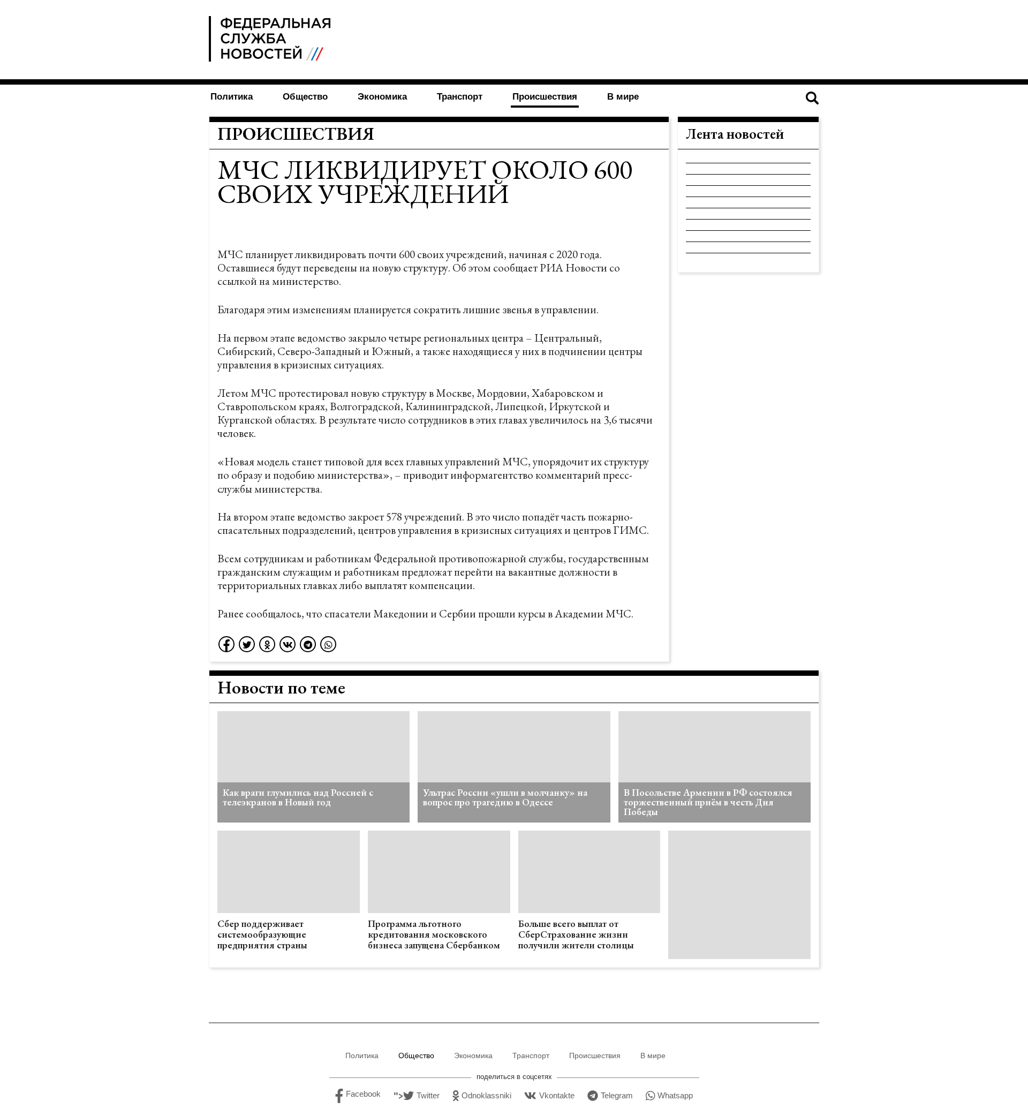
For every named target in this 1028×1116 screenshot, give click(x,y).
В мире (623, 97)
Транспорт (459, 97)
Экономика (382, 97)
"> (417, 1096)
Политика (231, 97)
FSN (272, 39)
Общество (305, 97)
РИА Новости (573, 267)
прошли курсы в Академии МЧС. (555, 613)
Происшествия (544, 97)
